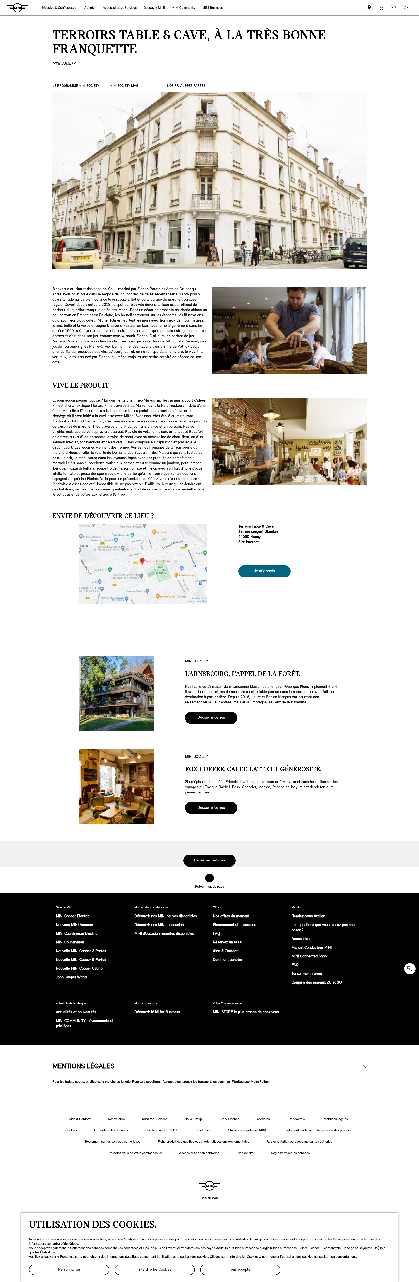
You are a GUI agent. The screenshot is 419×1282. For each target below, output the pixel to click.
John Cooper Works (71, 977)
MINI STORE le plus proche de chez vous (246, 1012)
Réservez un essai (227, 943)
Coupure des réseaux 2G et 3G (317, 983)
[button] (381, 7)
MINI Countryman (70, 943)
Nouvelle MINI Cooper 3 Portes (81, 951)
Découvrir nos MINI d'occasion (159, 925)
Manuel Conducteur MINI (312, 948)
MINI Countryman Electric (77, 934)
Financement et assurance (234, 925)
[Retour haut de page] (209, 878)
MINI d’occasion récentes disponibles (164, 934)
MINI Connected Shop (309, 957)
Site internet (248, 542)
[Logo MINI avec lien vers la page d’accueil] (209, 1186)
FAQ (216, 934)
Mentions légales (83, 1066)
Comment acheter (227, 960)
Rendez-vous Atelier (308, 916)
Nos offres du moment (231, 916)
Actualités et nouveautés (76, 1012)
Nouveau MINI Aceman (74, 925)
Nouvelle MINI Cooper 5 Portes (81, 960)
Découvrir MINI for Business (157, 1012)
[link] (212, 7)
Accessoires (301, 939)
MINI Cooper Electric (72, 916)
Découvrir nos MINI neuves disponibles (165, 916)
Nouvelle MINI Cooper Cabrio (79, 969)
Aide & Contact (225, 951)
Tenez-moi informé (307, 974)
